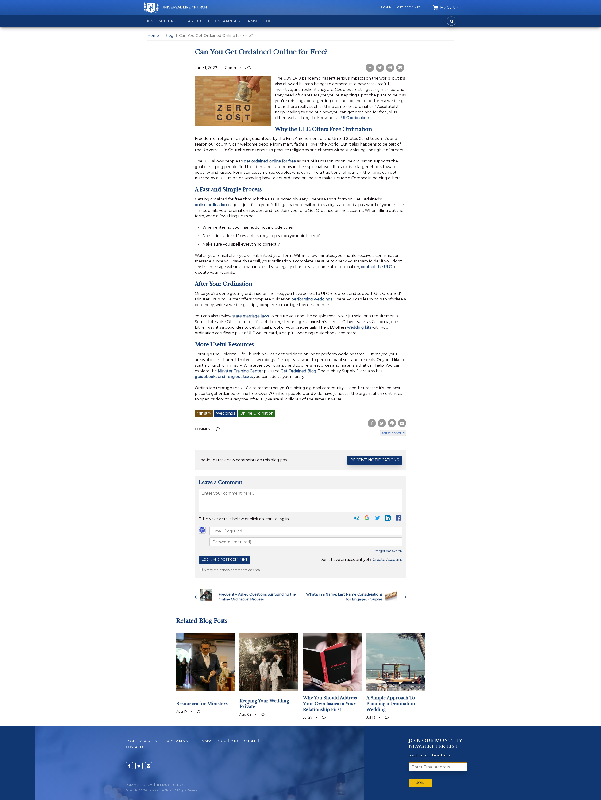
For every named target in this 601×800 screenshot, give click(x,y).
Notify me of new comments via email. (232, 570)
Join (420, 783)
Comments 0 (209, 429)
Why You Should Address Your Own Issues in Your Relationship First (330, 703)
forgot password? (389, 551)
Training (251, 21)
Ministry (204, 413)
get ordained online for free (270, 161)
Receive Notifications (374, 460)
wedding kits (359, 327)
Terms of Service (171, 785)
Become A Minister (177, 740)
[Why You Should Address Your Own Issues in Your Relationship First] (332, 662)
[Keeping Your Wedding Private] (268, 662)
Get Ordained (409, 7)
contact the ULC (376, 267)
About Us (196, 21)
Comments (236, 67)
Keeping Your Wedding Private (264, 703)
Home (150, 21)
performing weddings (311, 299)
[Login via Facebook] (398, 519)
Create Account (387, 559)
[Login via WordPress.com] (357, 519)
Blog (266, 21)
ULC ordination (355, 117)
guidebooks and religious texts (224, 376)
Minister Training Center (240, 371)
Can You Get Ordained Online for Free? (261, 52)
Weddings (225, 413)
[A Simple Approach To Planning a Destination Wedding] (395, 662)
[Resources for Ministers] (205, 662)
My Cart (447, 7)
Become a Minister (224, 21)
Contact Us (136, 747)
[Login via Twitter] (377, 519)
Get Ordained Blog (298, 371)
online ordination (211, 205)
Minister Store (172, 21)
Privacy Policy (139, 785)
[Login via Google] (367, 519)
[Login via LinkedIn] (388, 519)
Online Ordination (257, 413)
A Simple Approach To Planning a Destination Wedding (390, 703)
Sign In (386, 7)
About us (148, 740)
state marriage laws (250, 316)
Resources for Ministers (202, 703)
